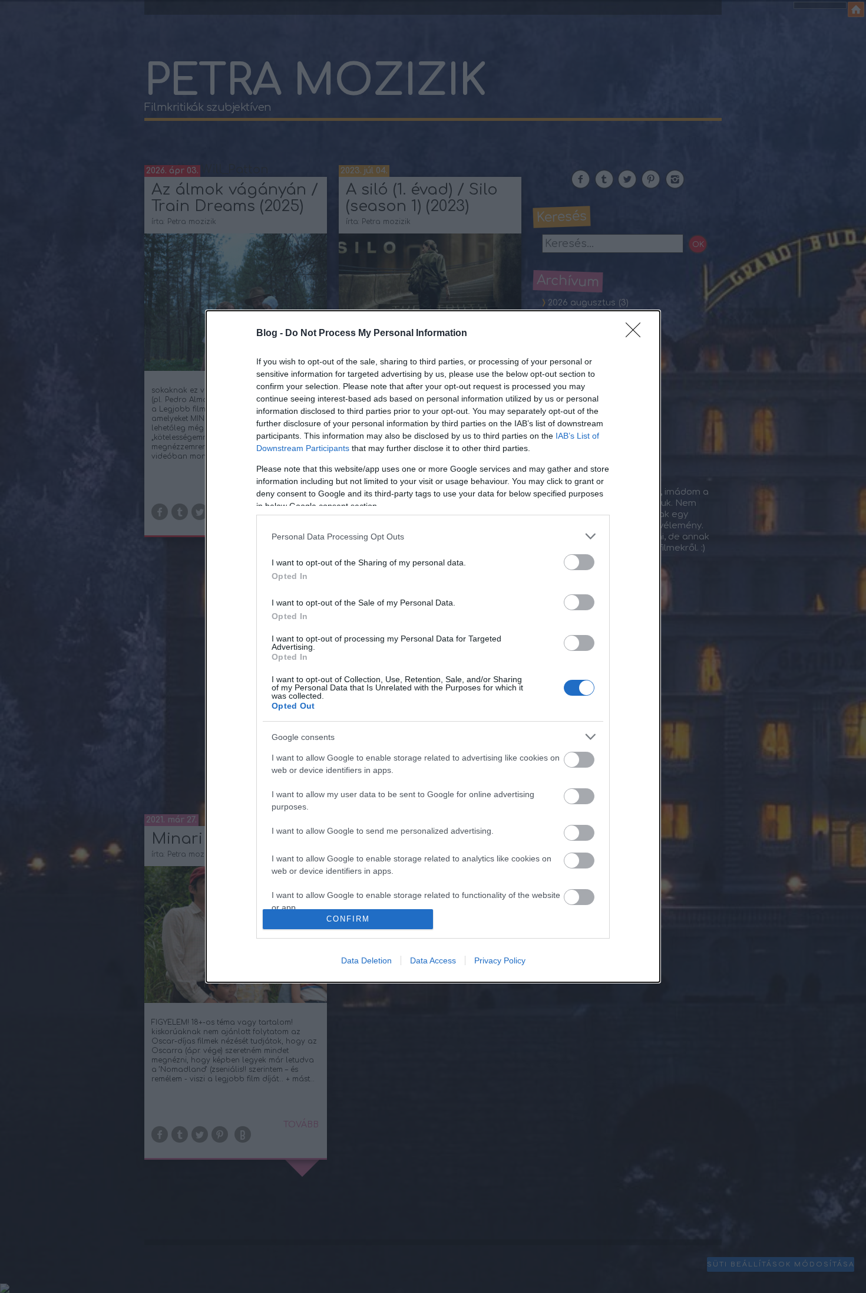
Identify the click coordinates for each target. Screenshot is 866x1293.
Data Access (433, 960)
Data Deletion (366, 960)
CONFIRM (348, 918)
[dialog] (433, 646)
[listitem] (433, 536)
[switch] (579, 562)
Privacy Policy (499, 960)
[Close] (637, 334)
